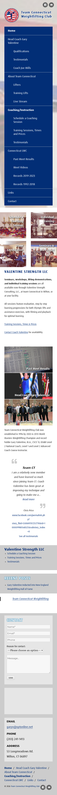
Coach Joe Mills (22, 68)
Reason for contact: (16, 646)
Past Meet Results (23, 159)
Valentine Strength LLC (26, 272)
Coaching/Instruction (21, 110)
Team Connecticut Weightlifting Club (25, 786)
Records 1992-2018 (24, 184)
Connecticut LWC (17, 150)
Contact (12, 201)
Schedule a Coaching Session (25, 120)
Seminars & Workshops (46, 247)
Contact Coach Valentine (16, 332)
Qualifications (21, 51)
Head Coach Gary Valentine (17, 41)
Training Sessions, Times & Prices (20, 324)
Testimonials (20, 59)
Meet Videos (20, 167)
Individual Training (47, 219)
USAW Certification (15, 247)
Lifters (17, 85)
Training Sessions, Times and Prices (27, 132)
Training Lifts (20, 93)
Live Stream (20, 101)
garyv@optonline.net (20, 727)
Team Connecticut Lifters (34, 421)
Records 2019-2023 (24, 176)
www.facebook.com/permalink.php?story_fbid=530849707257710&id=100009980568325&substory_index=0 (28, 523)
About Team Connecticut (22, 76)
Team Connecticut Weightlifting (30, 599)
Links (11, 192)
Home (11, 30)
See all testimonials (28, 536)
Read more (28, 499)
